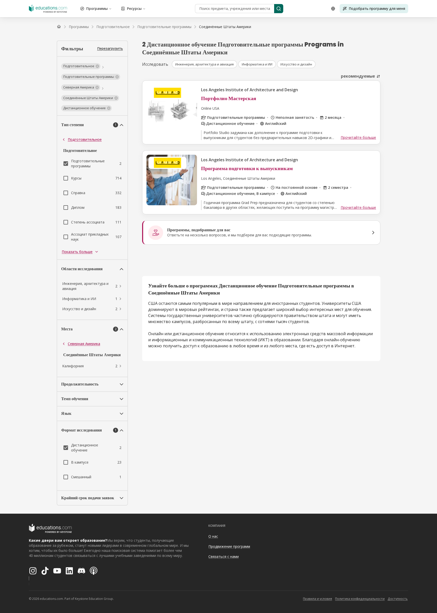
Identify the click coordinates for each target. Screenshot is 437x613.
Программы (97, 8)
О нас (213, 536)
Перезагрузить (110, 48)
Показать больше (77, 251)
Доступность (398, 599)
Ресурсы (134, 8)
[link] (225, 26)
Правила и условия (317, 599)
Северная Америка (84, 343)
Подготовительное (85, 139)
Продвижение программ (229, 546)
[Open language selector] (333, 8)
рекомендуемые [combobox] (358, 76)
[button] (80, 66)
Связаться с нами (223, 556)
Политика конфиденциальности (360, 599)
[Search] (278, 8)
